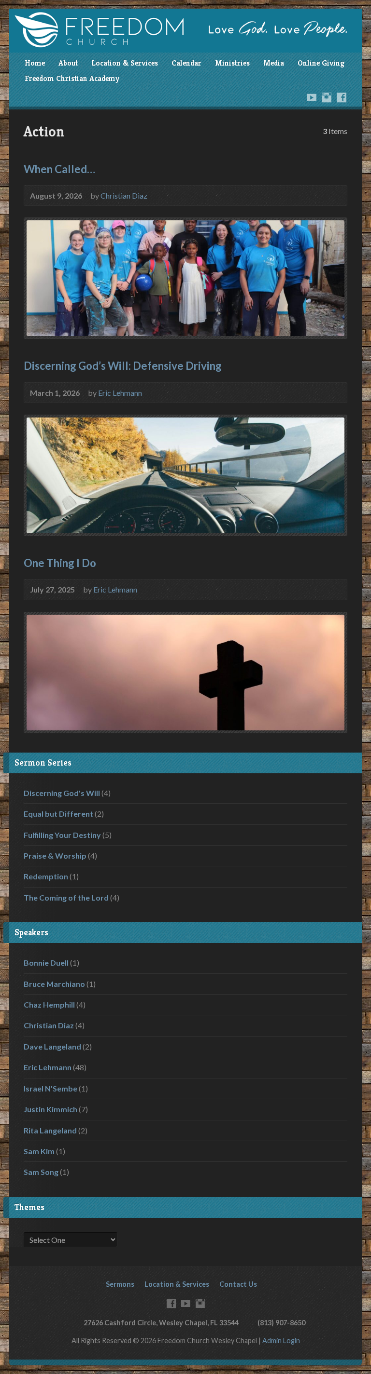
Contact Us (238, 1284)
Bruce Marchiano (54, 983)
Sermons (120, 1284)
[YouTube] (311, 97)
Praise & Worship (55, 855)
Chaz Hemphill (49, 1004)
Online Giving (321, 63)
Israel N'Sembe (50, 1088)
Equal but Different (58, 813)
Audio (156, 392)
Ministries (232, 63)
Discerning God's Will (62, 792)
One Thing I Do (60, 562)
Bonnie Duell (46, 962)
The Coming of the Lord (66, 897)
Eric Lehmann (120, 392)
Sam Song (41, 1171)
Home (35, 63)
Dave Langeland (52, 1046)
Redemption (46, 876)
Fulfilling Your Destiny (62, 834)
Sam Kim (39, 1151)
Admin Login (281, 1340)
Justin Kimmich (50, 1109)
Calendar (186, 63)
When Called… (59, 168)
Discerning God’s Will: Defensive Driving (123, 365)
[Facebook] (341, 97)
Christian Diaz (123, 195)
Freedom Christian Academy (72, 78)
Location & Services (124, 63)
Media (273, 63)
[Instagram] (326, 97)
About (68, 63)
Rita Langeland (50, 1130)
